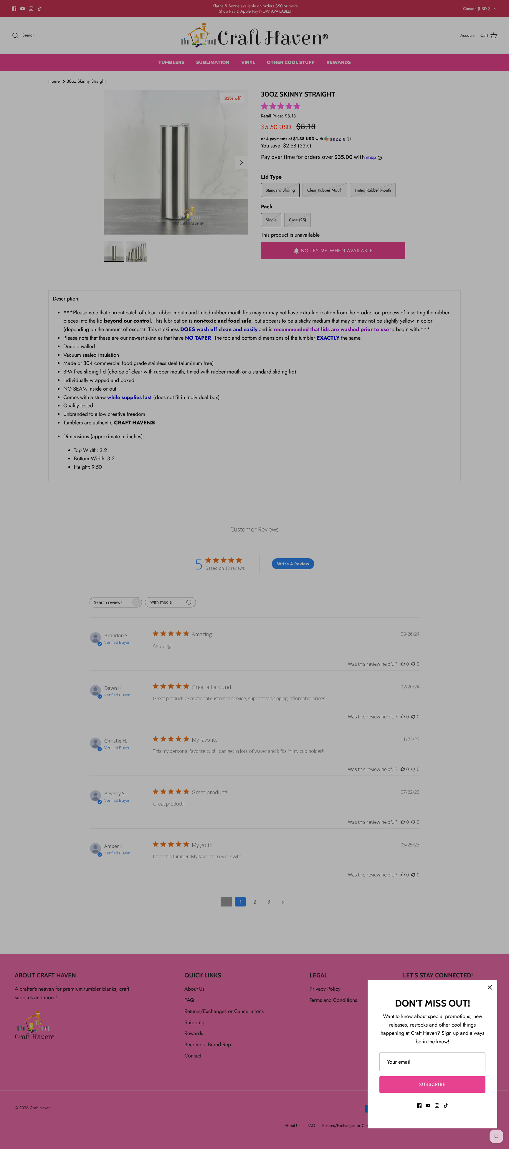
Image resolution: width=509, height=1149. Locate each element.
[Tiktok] (446, 1105)
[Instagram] (437, 1105)
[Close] (489, 987)
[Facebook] (419, 1105)
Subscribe (432, 1084)
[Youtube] (428, 1105)
